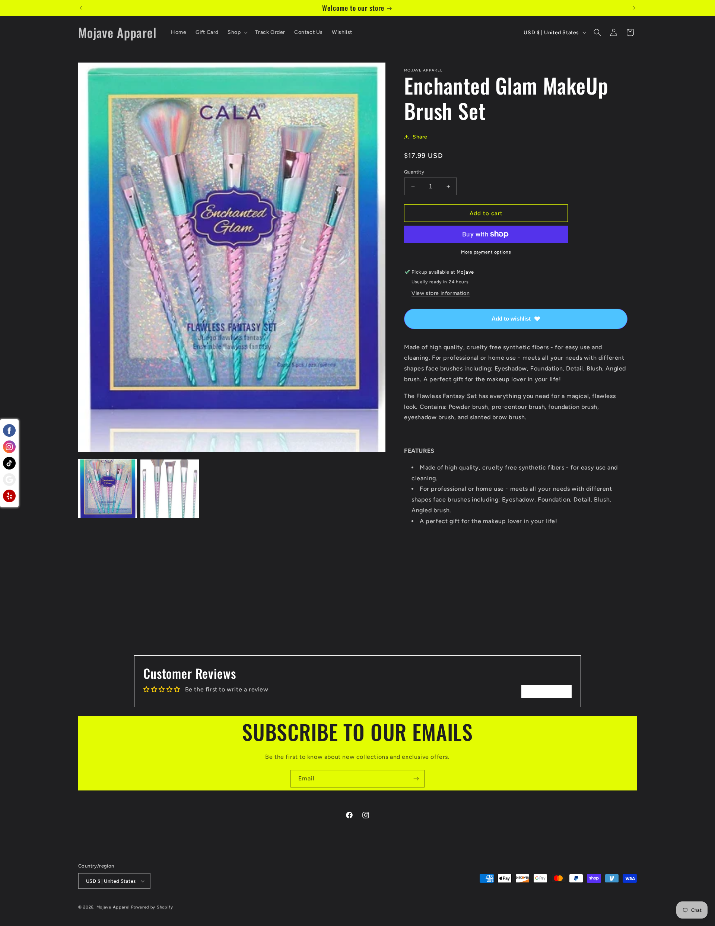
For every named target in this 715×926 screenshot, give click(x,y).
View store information (440, 293)
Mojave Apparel (113, 907)
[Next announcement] (634, 8)
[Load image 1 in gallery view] (107, 488)
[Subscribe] (416, 778)
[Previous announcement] (81, 8)
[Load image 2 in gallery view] (169, 488)
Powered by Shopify (152, 907)
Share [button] (420, 137)
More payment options (486, 252)
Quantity (414, 172)
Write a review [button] (546, 691)
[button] (237, 32)
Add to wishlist (511, 318)
